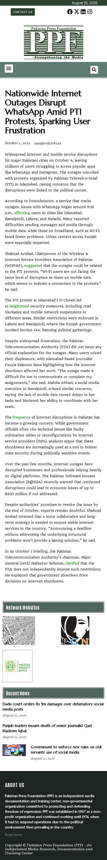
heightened (19, 306)
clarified (72, 563)
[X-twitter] (76, 11)
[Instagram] (89, 11)
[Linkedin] (83, 11)
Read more (13, 834)
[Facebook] (70, 11)
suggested (33, 266)
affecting (22, 213)
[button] (9, 68)
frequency (22, 417)
